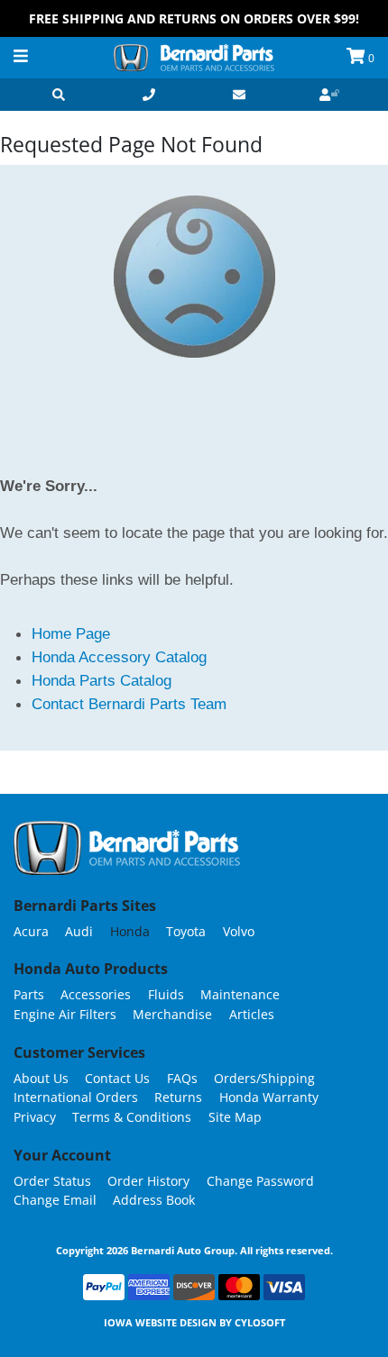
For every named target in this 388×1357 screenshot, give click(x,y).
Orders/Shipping (264, 1078)
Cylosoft (260, 1322)
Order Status (52, 1180)
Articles (251, 1014)
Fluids (166, 994)
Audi (79, 931)
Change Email (55, 1199)
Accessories (95, 994)
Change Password (260, 1180)
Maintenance (240, 994)
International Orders (76, 1097)
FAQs (182, 1078)
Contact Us (117, 1078)
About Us (41, 1078)
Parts (29, 994)
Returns (178, 1097)
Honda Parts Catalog (101, 680)
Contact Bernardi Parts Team (129, 704)
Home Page (71, 633)
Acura (31, 931)
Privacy (35, 1116)
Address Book (154, 1199)
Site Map (235, 1116)
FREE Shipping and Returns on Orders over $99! (194, 18)
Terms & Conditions (131, 1116)
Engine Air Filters (65, 1014)
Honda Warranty (269, 1097)
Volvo (238, 931)
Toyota (186, 931)
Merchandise (172, 1014)
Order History (148, 1180)
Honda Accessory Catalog (119, 657)
